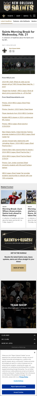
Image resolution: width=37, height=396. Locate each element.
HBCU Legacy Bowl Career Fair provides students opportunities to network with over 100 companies (17, 175)
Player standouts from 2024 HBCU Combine (17, 113)
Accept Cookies (18, 392)
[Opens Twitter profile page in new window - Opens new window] (13, 51)
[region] (18, 373)
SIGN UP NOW (18, 268)
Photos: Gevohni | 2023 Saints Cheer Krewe (17, 109)
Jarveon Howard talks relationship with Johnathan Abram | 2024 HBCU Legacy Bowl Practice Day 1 (18, 143)
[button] (18, 64)
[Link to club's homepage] (4, 14)
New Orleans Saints (14, 48)
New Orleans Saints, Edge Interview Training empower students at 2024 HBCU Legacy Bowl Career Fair (18, 134)
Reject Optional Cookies (18, 386)
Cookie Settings (18, 381)
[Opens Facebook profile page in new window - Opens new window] (10, 51)
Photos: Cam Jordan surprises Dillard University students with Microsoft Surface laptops (17, 165)
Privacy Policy (23, 377)
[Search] (30, 15)
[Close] (34, 352)
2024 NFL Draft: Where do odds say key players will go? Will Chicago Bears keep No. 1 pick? (18, 84)
